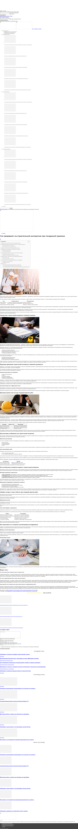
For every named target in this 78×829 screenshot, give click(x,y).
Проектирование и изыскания (7, 668)
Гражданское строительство (9, 33)
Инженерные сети (6, 34)
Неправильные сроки (6, 257)
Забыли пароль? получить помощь (6, 16)
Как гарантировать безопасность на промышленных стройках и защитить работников (20, 662)
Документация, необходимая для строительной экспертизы (10, 249)
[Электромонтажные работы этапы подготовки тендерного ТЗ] (10, 53)
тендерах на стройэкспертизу (14, 459)
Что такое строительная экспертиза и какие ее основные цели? (12, 264)
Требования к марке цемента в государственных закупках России (16, 78)
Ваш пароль (12, 13)
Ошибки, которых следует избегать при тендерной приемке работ (11, 256)
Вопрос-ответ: (3, 263)
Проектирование (5, 91)
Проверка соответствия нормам (7, 261)
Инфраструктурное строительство (10, 31)
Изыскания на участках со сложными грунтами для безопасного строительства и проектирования (23, 666)
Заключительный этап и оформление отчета (9, 246)
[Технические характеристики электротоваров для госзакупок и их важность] (10, 42)
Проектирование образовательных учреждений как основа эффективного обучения (19, 658)
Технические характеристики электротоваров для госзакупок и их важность (18, 44)
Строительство (5, 30)
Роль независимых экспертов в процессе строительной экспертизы (12, 252)
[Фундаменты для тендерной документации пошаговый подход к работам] (10, 87)
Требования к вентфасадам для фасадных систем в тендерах (14, 811)
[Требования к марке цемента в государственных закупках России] (10, 76)
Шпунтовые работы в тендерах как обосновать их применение (15, 67)
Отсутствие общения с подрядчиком (8, 258)
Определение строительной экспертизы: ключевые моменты (11, 243)
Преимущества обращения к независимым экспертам (11, 255)
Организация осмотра (6, 262)
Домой (1, 209)
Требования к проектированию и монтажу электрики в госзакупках (22, 591)
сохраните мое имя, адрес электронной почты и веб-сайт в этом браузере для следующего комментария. (20, 646)
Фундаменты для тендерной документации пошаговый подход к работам (17, 89)
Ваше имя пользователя (14, 12)
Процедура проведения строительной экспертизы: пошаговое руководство (13, 244)
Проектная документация (7, 250)
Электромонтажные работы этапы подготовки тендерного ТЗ (15, 113)
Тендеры (4, 206)
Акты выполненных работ (7, 251)
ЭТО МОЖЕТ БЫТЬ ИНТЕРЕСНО (34, 592)
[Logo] (8, 28)
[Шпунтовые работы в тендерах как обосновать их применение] (10, 65)
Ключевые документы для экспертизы (8, 245)
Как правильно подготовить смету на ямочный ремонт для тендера (22, 590)
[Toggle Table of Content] (28, 241)
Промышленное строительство (9, 32)
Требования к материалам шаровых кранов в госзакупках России (15, 670)
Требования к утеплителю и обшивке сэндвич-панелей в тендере (15, 654)
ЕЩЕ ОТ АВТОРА (47, 592)
